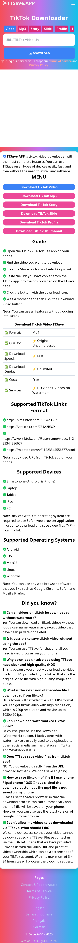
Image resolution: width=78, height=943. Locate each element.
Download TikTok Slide (39, 213)
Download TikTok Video (39, 187)
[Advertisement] (39, 108)
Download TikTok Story (39, 204)
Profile (61, 29)
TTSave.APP (34, 934)
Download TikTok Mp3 (39, 196)
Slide (48, 29)
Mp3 (22, 29)
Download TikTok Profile (39, 222)
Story (35, 29)
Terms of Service (60, 61)
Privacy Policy (38, 65)
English (39, 908)
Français (39, 920)
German (39, 927)
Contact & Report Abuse (39, 884)
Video (10, 29)
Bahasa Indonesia (39, 914)
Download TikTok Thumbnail (39, 231)
